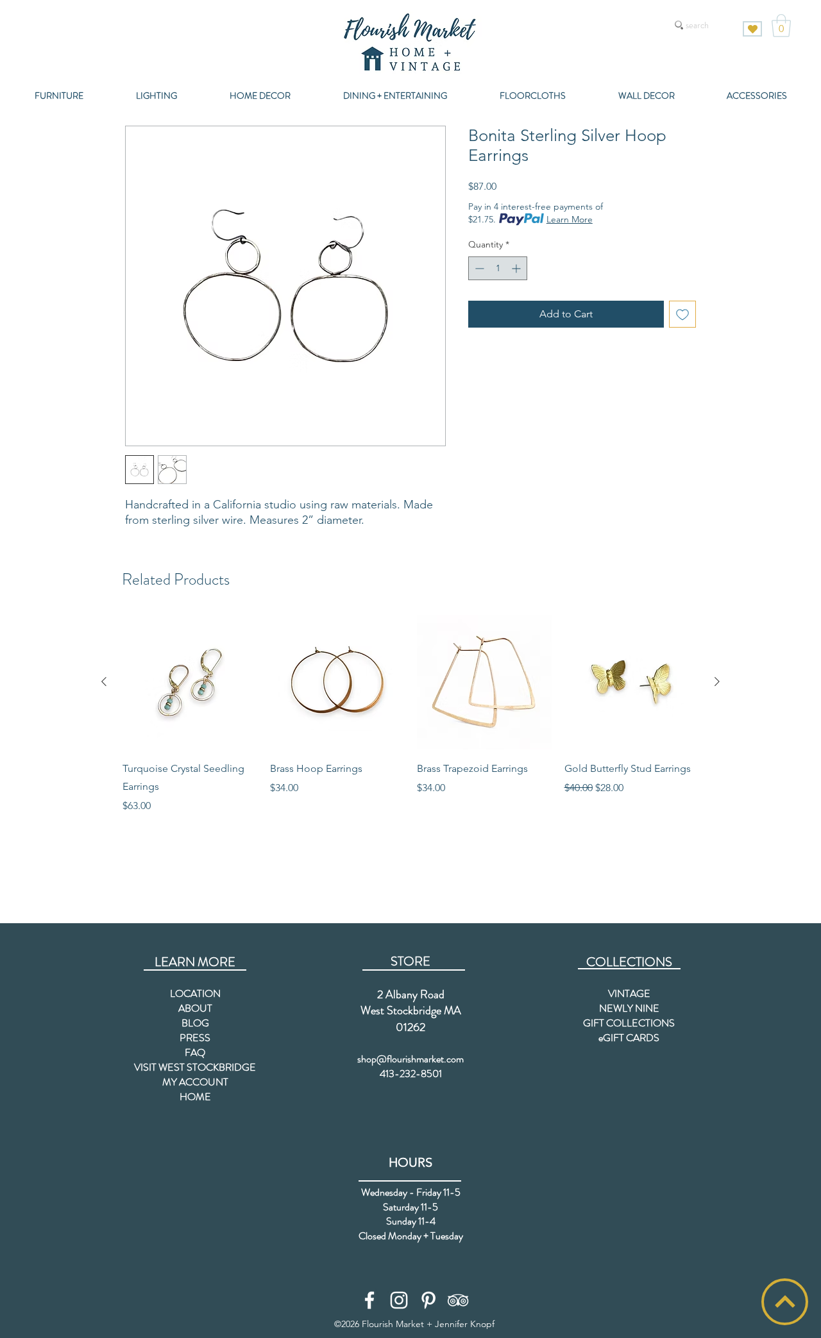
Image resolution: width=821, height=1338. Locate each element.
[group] (410, 714)
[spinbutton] (497, 268)
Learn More (569, 219)
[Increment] (517, 268)
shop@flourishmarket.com (410, 1058)
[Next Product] (717, 681)
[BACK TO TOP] (784, 1301)
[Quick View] (190, 682)
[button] (781, 25)
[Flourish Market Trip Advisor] (458, 1300)
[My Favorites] (752, 29)
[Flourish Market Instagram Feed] (398, 1300)
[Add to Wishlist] (682, 314)
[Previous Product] (104, 681)
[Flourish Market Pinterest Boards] (428, 1300)
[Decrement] (478, 268)
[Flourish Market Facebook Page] (369, 1300)
